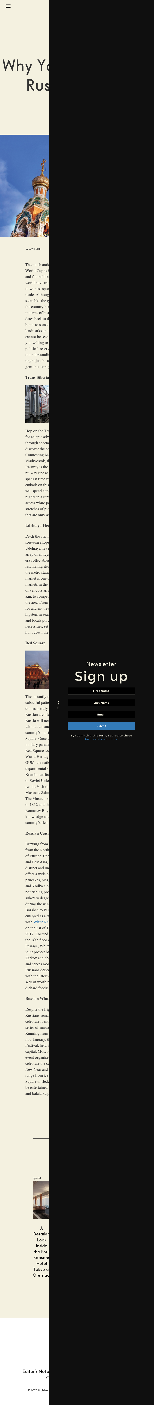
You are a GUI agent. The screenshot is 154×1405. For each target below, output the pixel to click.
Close (58, 705)
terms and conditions (101, 739)
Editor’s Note (36, 1371)
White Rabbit (44, 921)
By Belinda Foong (25, 1329)
